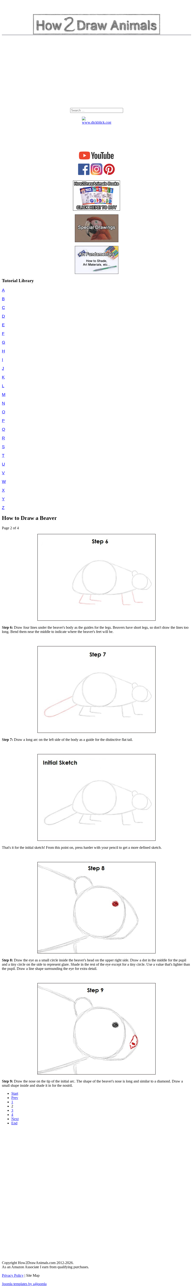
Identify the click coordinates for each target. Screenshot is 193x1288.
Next (15, 1119)
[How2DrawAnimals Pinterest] (109, 174)
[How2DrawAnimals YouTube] (96, 160)
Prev (14, 1098)
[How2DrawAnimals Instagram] (96, 174)
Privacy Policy (13, 1275)
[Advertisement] (96, 73)
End (14, 1123)
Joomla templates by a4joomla (24, 1284)
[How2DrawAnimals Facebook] (84, 174)
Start (14, 1093)
